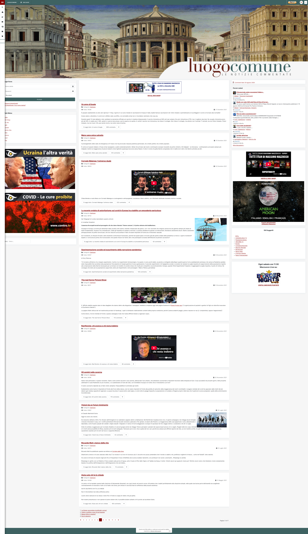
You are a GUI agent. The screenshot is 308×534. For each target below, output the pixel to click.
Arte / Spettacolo (239, 119)
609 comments (111, 127)
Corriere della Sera (118, 451)
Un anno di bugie (88, 104)
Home (5, 117)
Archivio (6, 135)
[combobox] (18, 241)
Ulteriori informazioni (155, 531)
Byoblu (237, 244)
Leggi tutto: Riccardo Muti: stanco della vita (97, 467)
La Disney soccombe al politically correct (94, 510)
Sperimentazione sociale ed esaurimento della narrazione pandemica (111, 250)
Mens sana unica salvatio (92, 135)
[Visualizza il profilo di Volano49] (234, 93)
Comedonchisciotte (241, 245)
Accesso (39, 99)
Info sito (6, 122)
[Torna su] (305, 531)
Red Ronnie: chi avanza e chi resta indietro (99, 326)
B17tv (237, 236)
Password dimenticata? (11, 103)
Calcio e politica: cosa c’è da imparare (93, 512)
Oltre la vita (252, 139)
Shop (5, 140)
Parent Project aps (176, 305)
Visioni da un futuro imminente (94, 405)
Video (5, 133)
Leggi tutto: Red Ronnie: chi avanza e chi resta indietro (101, 364)
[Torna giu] (305, 2)
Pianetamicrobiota (241, 240)
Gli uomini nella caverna (91, 372)
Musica (248, 129)
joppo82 (237, 131)
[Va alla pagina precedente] (83, 519)
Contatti (6, 127)
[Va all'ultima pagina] (118, 519)
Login (5, 125)
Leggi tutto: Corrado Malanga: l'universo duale (98, 202)
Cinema (248, 119)
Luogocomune (12, 2)
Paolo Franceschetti (241, 255)
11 (112, 520)
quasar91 (237, 110)
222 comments (121, 202)
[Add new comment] (119, 127)
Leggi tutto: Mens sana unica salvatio (95, 153)
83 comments (157, 241)
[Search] (2, 7)
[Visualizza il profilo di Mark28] (234, 136)
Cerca (5, 241)
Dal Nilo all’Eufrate (242, 135)
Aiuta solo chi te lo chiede (92, 475)
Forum (6, 138)
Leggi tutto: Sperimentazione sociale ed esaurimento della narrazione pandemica (109, 272)
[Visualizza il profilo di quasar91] (234, 102)
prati (236, 121)
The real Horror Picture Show (93, 280)
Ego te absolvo (86, 516)
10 (109, 520)
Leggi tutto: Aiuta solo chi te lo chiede (96, 503)
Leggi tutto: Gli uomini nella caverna (95, 397)
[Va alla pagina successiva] (115, 519)
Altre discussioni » (238, 145)
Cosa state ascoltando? (244, 125)
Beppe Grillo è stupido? (88, 514)
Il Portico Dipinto (240, 253)
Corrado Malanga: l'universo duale (96, 161)
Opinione (92, 107)
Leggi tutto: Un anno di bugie (93, 127)
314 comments (115, 153)
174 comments (114, 397)
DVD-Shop (7, 120)
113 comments (118, 318)
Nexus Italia (239, 251)
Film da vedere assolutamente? (246, 114)
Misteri (236, 96)
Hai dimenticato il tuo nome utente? (15, 105)
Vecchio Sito (7, 130)
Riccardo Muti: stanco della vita (95, 443)
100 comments (116, 503)
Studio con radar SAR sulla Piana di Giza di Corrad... (253, 102)
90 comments (126, 364)
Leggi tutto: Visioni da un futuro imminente (97, 435)
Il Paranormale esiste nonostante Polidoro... (250, 92)
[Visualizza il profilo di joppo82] (234, 126)
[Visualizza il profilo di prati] (234, 114)
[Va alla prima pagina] (80, 519)
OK (170, 531)
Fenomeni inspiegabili (246, 96)
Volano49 (238, 98)
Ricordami (9, 95)
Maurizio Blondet (240, 247)
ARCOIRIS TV (239, 242)
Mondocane (239, 249)
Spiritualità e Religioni (241, 139)
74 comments (119, 467)
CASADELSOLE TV (241, 238)
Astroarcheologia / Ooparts (248, 108)
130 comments (142, 272)
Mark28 (237, 141)
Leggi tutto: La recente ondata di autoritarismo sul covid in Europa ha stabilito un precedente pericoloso (117, 241)
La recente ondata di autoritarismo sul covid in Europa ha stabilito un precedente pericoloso (121, 210)
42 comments (119, 435)
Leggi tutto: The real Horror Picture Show (97, 318)
